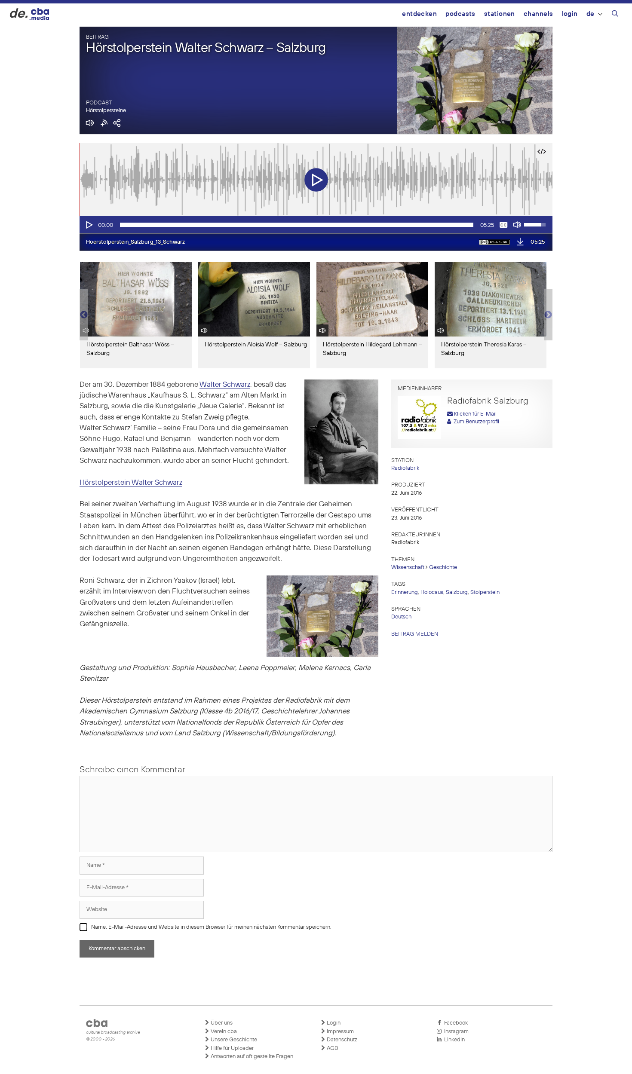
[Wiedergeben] (88, 224)
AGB (331, 1048)
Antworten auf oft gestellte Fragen (251, 1056)
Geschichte (443, 567)
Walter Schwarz (224, 385)
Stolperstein (485, 592)
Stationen (499, 14)
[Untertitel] (503, 224)
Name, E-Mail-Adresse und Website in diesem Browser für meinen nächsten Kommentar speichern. (211, 927)
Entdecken (419, 14)
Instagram (455, 1031)
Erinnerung (404, 592)
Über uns (221, 1023)
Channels (538, 14)
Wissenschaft (407, 567)
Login (570, 14)
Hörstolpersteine (106, 110)
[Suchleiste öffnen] (615, 15)
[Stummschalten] (517, 224)
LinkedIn (453, 1040)
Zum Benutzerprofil (475, 422)
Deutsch (401, 617)
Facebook (455, 1023)
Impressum (339, 1031)
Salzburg (457, 592)
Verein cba (223, 1031)
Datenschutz (341, 1040)
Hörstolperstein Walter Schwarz (131, 483)
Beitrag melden (414, 634)
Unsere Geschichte (233, 1040)
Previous (84, 315)
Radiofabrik (405, 468)
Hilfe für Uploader (231, 1048)
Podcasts (460, 14)
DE (590, 14)
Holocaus (431, 592)
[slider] (296, 225)
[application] (316, 224)
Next (548, 315)
